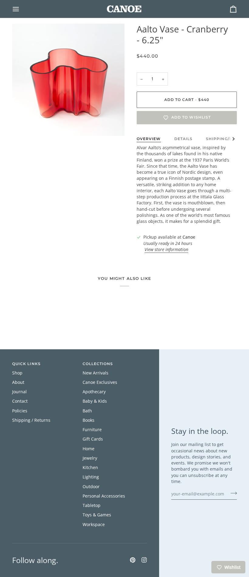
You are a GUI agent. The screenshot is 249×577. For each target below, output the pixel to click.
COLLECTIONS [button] (98, 364)
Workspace (94, 524)
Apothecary (94, 391)
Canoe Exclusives (100, 382)
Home (88, 448)
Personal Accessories (104, 496)
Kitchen (90, 467)
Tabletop (92, 505)
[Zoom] (23, 124)
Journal (19, 391)
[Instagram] (144, 560)
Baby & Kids (95, 401)
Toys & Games (97, 515)
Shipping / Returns (31, 420)
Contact (20, 401)
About (18, 382)
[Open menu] (21, 9)
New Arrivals (95, 373)
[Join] (232, 493)
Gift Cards (93, 439)
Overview (149, 139)
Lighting (91, 477)
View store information (166, 249)
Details (183, 139)
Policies (19, 411)
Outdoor (91, 486)
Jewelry (90, 458)
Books (88, 420)
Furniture (92, 429)
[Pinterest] (132, 560)
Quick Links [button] (26, 364)
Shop (17, 373)
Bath (87, 411)
